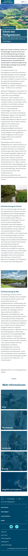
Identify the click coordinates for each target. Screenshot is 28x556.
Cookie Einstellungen (6, 545)
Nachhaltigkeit (5, 512)
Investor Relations (5, 516)
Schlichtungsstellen (6, 538)
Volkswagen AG (5, 541)
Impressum (4, 532)
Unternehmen (4, 507)
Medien (3, 520)
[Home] (2, 499)
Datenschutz (4, 535)
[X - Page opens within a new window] (17, 526)
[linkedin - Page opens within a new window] (11, 526)
